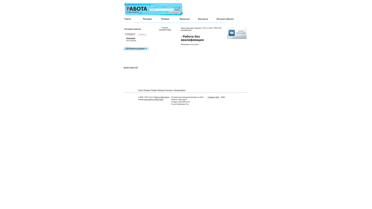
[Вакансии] (188, 19)
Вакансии (198, 28)
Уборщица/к (130, 38)
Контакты (169, 90)
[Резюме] (170, 19)
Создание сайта (213, 97)
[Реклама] (151, 19)
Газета (140, 90)
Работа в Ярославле (187, 28)
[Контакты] (207, 19)
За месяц (142, 34)
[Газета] (133, 19)
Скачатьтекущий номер (165, 29)
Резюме (154, 90)
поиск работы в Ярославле (153, 99)
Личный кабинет (180, 90)
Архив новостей (131, 67)
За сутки (130, 34)
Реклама (147, 90)
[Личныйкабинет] (225, 19)
